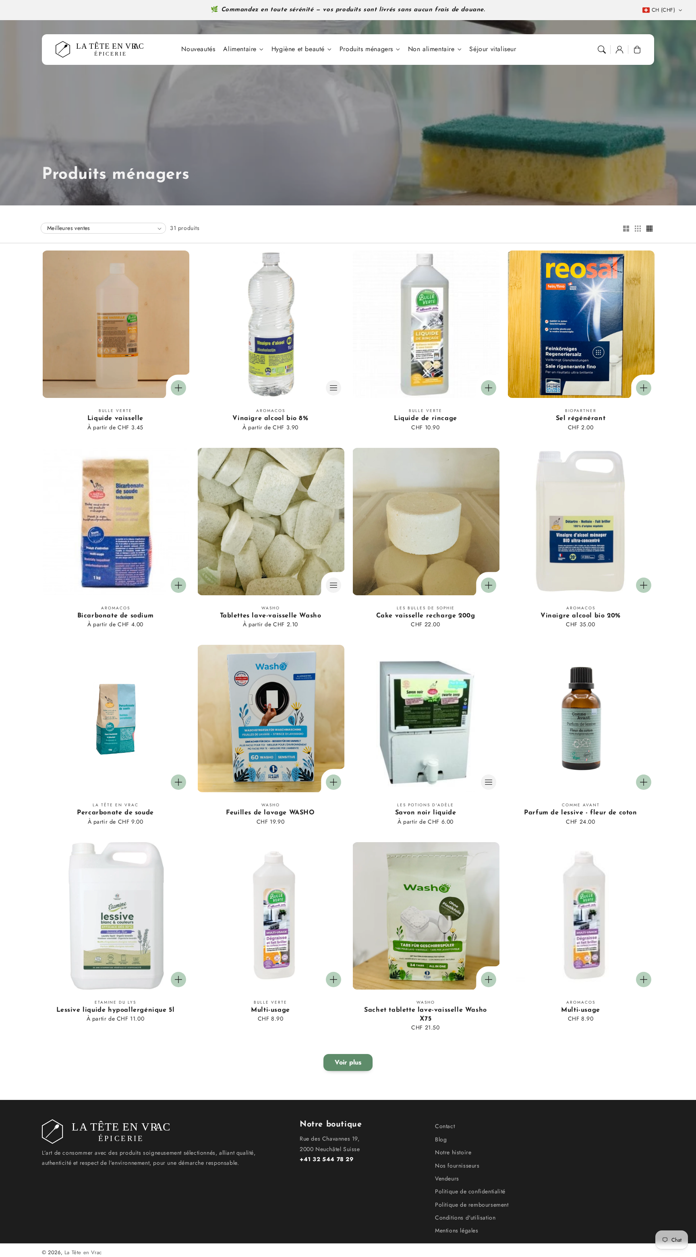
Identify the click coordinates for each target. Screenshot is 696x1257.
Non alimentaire (431, 49)
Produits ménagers (366, 49)
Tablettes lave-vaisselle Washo (270, 616)
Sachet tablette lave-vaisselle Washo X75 (425, 1014)
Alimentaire (240, 49)
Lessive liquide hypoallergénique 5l (115, 1010)
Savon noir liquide (425, 813)
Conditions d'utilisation (465, 1218)
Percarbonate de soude (115, 813)
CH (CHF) (663, 10)
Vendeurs (447, 1178)
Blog (441, 1139)
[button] (602, 49)
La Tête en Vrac (83, 1252)
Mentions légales (456, 1230)
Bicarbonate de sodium (115, 616)
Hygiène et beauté (298, 49)
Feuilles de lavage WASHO (270, 813)
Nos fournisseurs (457, 1166)
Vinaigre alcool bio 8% (270, 418)
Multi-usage (270, 1010)
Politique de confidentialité (470, 1191)
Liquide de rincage (425, 418)
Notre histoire (453, 1152)
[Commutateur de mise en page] (626, 229)
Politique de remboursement (472, 1205)
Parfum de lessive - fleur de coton (580, 813)
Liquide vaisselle (115, 418)
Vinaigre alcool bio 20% (581, 616)
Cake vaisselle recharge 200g (425, 616)
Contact (445, 1126)
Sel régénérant (580, 418)
